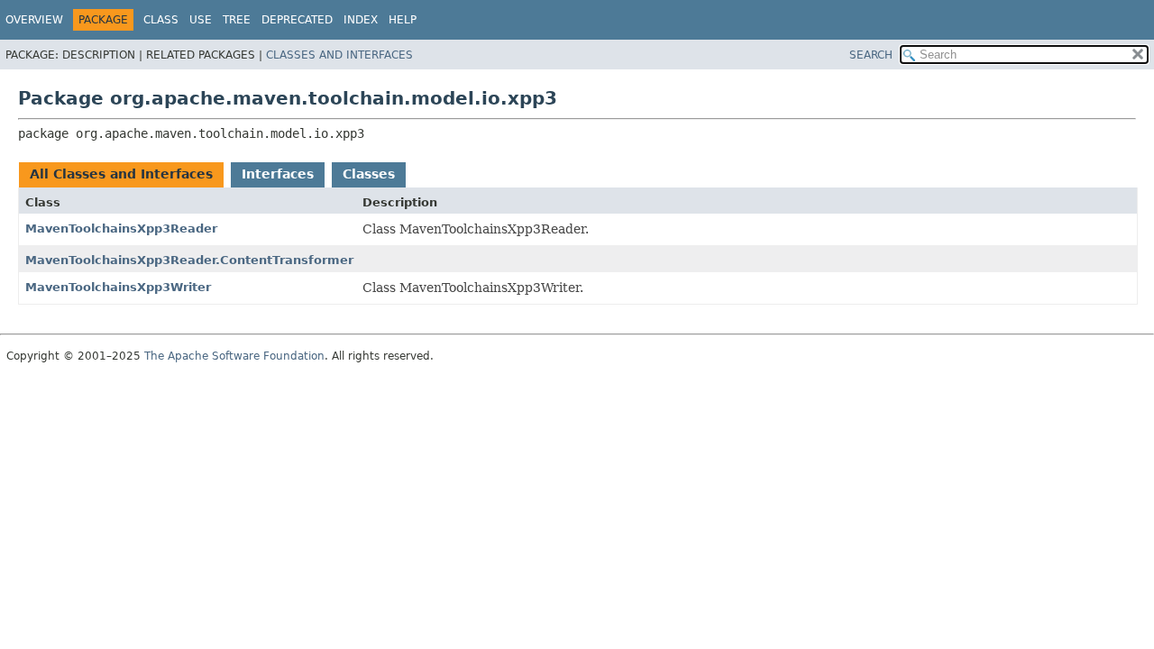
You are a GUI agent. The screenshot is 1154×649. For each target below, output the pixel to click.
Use (200, 20)
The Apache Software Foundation (234, 356)
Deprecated (297, 20)
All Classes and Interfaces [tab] (121, 174)
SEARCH (871, 55)
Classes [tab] (369, 174)
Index (360, 20)
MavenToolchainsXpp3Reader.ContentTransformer (189, 260)
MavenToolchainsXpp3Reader (121, 228)
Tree (237, 20)
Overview (34, 20)
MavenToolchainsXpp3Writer (118, 287)
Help (403, 20)
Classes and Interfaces (339, 55)
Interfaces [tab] (278, 174)
